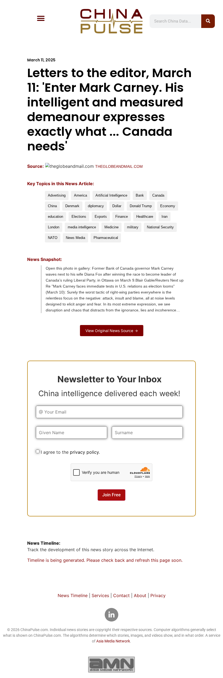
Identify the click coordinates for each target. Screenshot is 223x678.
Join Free (111, 494)
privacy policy (84, 452)
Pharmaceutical (106, 238)
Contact (121, 595)
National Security (160, 227)
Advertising (57, 195)
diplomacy (96, 206)
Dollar (116, 206)
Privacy (158, 595)
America (80, 195)
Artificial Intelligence (111, 195)
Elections (79, 217)
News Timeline (73, 595)
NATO (52, 238)
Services (100, 595)
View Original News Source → (111, 330)
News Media (75, 238)
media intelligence (82, 227)
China (52, 206)
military (132, 227)
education (55, 217)
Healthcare (144, 217)
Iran (165, 217)
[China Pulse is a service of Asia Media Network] (111, 664)
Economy (167, 206)
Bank (140, 195)
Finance (121, 217)
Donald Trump (141, 206)
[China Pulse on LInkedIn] (111, 615)
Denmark (72, 206)
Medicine (111, 227)
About (140, 595)
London (53, 227)
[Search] (208, 21)
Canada (158, 195)
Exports (101, 217)
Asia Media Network (113, 641)
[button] (41, 18)
